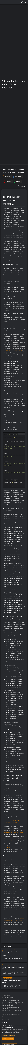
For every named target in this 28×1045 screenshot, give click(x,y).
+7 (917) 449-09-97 (8, 1025)
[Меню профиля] (25, 2)
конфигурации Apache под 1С (13, 350)
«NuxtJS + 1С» (11, 840)
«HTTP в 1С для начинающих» (15, 848)
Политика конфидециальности (11, 1014)
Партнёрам (5, 1019)
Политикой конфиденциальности (8, 1035)
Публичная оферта (7, 1017)
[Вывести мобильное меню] (2, 2)
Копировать (21, 434)
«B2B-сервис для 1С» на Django (13, 832)
